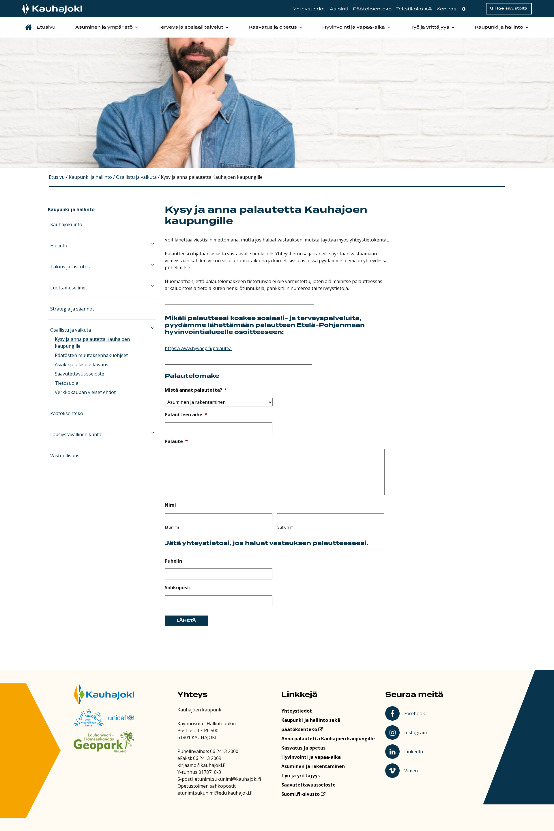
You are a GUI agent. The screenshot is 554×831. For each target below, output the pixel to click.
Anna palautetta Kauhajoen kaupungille (328, 738)
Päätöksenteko (372, 9)
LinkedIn (416, 751)
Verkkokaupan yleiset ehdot (85, 392)
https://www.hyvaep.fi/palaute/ (198, 348)
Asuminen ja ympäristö (104, 27)
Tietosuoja (66, 383)
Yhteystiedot (309, 9)
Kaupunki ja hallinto (499, 27)
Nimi (170, 505)
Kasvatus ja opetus (273, 27)
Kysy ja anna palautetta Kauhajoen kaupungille (92, 342)
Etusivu (46, 27)
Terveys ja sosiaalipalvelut (190, 27)
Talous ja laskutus (70, 266)
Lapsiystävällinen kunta (75, 434)
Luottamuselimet (68, 288)
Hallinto (58, 245)
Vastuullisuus (64, 455)
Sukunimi (286, 527)
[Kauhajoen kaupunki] (52, 9)
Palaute (176, 441)
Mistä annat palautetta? (196, 390)
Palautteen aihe (186, 415)
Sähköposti (178, 588)
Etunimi (172, 527)
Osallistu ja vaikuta (70, 330)
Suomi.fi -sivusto (301, 794)
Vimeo (416, 770)
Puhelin (173, 561)
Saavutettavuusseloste (79, 374)
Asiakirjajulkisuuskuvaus (81, 364)
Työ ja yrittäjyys (430, 27)
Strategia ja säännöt (72, 309)
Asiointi (339, 9)
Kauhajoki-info (66, 224)
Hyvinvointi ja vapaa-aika (353, 27)
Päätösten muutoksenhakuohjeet (91, 355)
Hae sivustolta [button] (510, 8)
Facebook (415, 713)
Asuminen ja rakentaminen (313, 766)
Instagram (416, 732)
